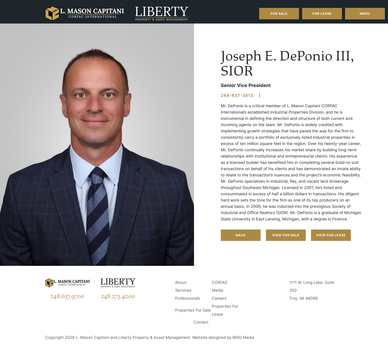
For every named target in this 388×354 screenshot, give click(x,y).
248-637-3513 (237, 95)
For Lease (322, 14)
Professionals (187, 298)
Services (183, 290)
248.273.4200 (118, 296)
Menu (365, 14)
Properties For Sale (193, 310)
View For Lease (331, 235)
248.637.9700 (67, 296)
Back (241, 235)
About (180, 282)
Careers (219, 298)
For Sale (279, 14)
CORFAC (220, 282)
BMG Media (243, 337)
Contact (200, 322)
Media (217, 290)
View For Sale (285, 235)
